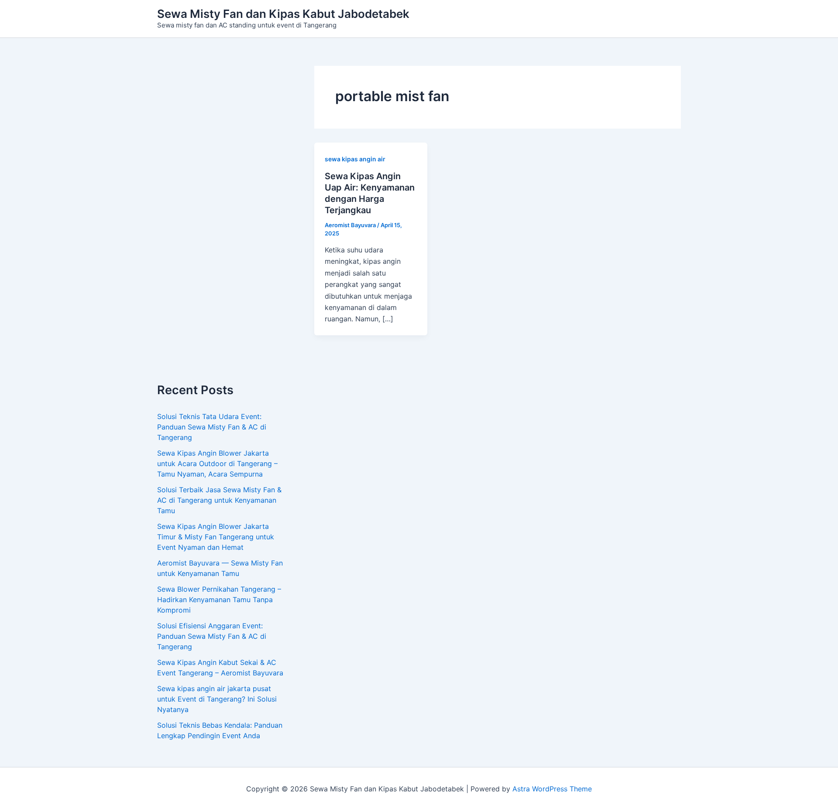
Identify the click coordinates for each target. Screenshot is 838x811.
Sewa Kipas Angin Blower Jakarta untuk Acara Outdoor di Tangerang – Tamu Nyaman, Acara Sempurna (217, 463)
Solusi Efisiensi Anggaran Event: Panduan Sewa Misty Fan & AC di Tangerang (211, 636)
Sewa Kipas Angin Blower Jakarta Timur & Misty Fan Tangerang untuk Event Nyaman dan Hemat (215, 537)
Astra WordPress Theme (552, 788)
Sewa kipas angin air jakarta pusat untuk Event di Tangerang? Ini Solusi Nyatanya (217, 699)
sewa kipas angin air (355, 159)
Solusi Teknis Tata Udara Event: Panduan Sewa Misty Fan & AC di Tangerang (211, 427)
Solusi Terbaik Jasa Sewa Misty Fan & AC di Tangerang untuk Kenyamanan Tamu (219, 500)
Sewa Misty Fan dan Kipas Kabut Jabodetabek (283, 13)
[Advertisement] (222, 224)
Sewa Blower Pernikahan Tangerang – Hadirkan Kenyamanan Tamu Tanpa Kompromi (219, 599)
